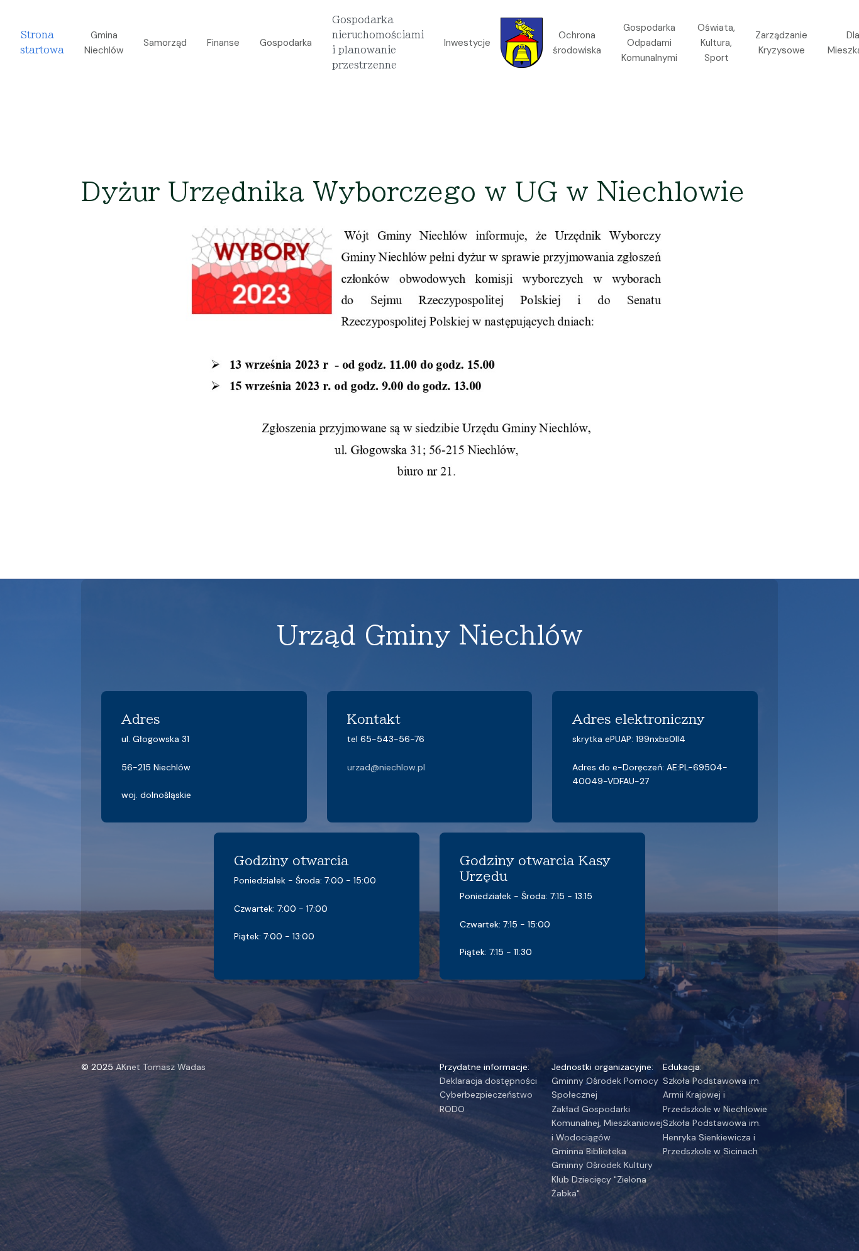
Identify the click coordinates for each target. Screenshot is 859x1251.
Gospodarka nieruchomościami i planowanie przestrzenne (378, 42)
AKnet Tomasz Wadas (161, 1067)
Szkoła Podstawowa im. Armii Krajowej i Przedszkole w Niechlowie (715, 1095)
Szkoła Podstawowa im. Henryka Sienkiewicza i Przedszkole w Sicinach (712, 1137)
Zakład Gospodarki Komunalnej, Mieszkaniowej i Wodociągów (607, 1123)
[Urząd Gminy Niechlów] (522, 41)
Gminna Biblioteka (588, 1151)
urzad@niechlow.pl (386, 767)
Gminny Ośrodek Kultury (602, 1165)
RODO (452, 1109)
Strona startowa (42, 42)
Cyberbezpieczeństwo (486, 1094)
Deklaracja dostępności (488, 1080)
